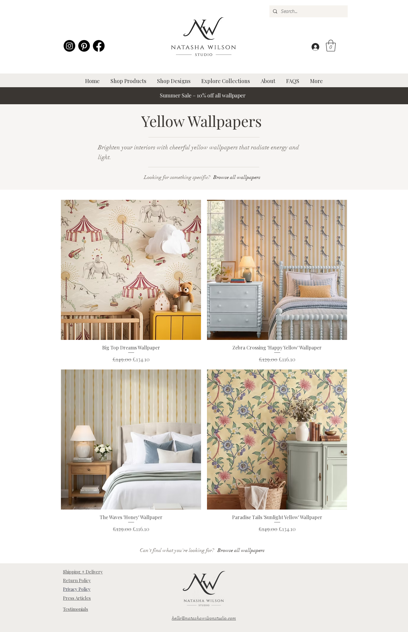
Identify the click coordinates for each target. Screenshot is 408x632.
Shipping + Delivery (83, 572)
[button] (331, 45)
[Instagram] (69, 46)
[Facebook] (99, 46)
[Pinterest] (84, 46)
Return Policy (77, 580)
